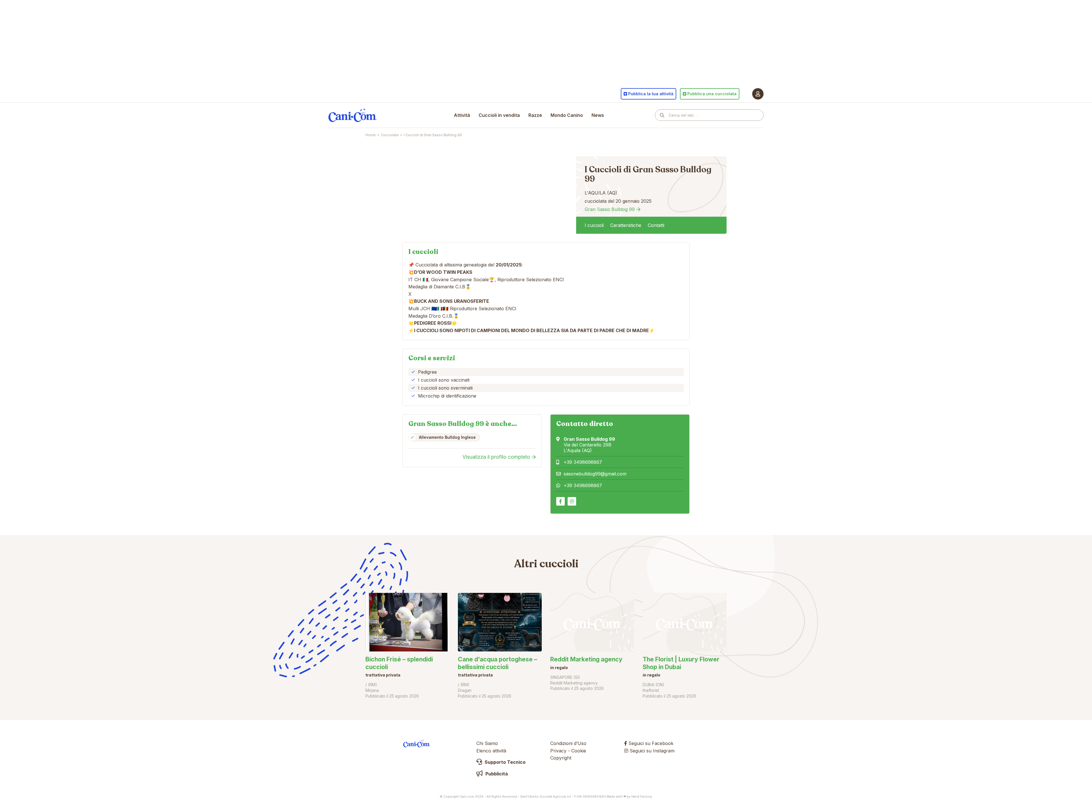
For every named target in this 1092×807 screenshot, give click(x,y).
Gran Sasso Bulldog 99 (610, 209)
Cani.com (352, 115)
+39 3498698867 (583, 462)
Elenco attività (491, 751)
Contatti (656, 225)
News (598, 115)
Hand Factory (641, 796)
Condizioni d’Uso (568, 743)
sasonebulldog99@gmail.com (595, 474)
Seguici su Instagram (651, 751)
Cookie (578, 751)
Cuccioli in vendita (499, 115)
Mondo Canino (567, 115)
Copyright (560, 758)
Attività (462, 115)
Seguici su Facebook (650, 743)
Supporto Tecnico (504, 762)
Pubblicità (496, 774)
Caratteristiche (625, 225)
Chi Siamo (487, 743)
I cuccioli (594, 225)
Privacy (558, 751)
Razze (535, 115)
